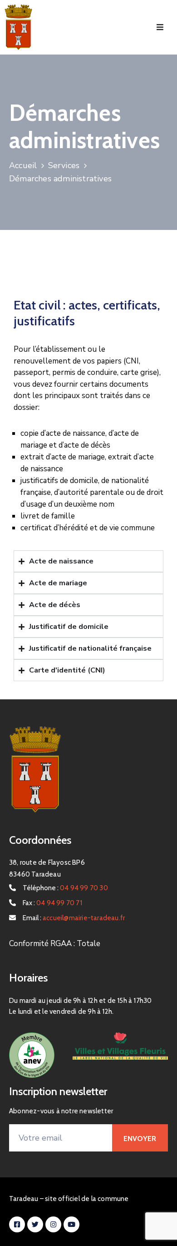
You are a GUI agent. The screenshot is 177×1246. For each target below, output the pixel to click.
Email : (74, 918)
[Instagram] (53, 1224)
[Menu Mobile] (160, 27)
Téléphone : (65, 888)
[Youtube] (71, 1224)
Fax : (52, 903)
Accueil (23, 165)
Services (64, 165)
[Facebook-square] (17, 1224)
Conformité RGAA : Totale (54, 943)
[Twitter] (35, 1224)
